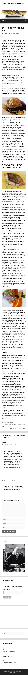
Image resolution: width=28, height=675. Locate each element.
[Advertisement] (12, 617)
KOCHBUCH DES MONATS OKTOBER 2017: (15, 428)
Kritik (5, 422)
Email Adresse (6, 589)
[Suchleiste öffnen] (26, 21)
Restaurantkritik (10, 422)
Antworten (6, 470)
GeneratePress (14, 672)
